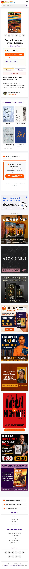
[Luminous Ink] (21, 135)
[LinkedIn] (12, 556)
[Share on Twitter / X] (20, 35)
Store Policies (14, 524)
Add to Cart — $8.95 (15, 54)
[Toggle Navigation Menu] (27, 2)
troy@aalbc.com (15, 540)
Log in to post (7, 158)
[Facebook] (12, 552)
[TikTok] (9, 556)
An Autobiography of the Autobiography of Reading (8, 146)
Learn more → (12, 94)
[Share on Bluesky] (16, 35)
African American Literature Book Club (11, 565)
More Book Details (11, 61)
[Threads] (19, 552)
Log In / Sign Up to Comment (15, 176)
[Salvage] (8, 114)
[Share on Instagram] (9, 35)
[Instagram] (5, 552)
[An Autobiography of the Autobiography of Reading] (8, 135)
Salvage (8, 123)
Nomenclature (21, 123)
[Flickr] (19, 556)
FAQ (14, 538)
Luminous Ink (20, 144)
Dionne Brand (15, 46)
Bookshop (15, 73)
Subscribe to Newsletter (14, 533)
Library (21, 69)
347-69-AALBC (15, 543)
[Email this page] (23, 35)
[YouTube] (9, 552)
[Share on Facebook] (5, 35)
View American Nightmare (15, 430)
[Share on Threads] (12, 35)
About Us (14, 516)
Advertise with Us (14, 535)
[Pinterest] (16, 556)
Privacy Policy (14, 519)
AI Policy (14, 521)
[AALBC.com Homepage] (8, 2)
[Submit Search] (26, 5)
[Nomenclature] (21, 114)
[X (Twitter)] (16, 552)
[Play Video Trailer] (14, 410)
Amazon (9, 69)
